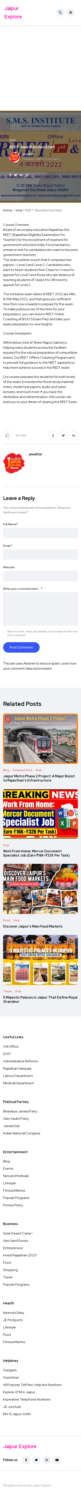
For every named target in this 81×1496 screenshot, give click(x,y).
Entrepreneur (13, 1248)
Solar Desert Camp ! (17, 1233)
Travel (7, 1277)
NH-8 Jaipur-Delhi (17, 1414)
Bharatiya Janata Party (20, 1111)
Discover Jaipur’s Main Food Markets (33, 926)
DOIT (7, 1054)
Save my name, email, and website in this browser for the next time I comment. (42, 633)
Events (8, 1168)
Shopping (10, 1270)
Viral (19, 210)
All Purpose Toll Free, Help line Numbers (32, 1385)
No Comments (31, 166)
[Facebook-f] (26, 1460)
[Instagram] (47, 1460)
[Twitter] (36, 1460)
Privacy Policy (13, 1205)
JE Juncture (12, 1406)
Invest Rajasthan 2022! (20, 1255)
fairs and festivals (16, 1176)
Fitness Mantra (14, 1190)
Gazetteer (11, 1377)
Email (7, 546)
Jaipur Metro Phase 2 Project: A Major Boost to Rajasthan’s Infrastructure (39, 778)
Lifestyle (9, 1183)
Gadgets (10, 1370)
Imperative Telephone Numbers (26, 1399)
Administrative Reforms (20, 1061)
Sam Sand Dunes (15, 1240)
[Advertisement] (40, 68)
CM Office (10, 1046)
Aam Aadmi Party (16, 1118)
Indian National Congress (21, 1133)
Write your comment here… (22, 589)
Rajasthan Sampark (17, 1068)
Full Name (10, 524)
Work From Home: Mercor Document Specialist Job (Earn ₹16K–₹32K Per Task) (36, 853)
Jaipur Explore (13, 12)
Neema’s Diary (13, 1312)
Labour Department (18, 1076)
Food (7, 1262)
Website (9, 567)
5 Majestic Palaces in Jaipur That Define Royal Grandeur (40, 999)
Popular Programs (16, 1198)
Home (7, 210)
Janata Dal (11, 1126)
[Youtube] (57, 1460)
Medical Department (18, 1083)
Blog (6, 1161)
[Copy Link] (26, 175)
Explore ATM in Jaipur (19, 1392)
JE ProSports (12, 1320)
